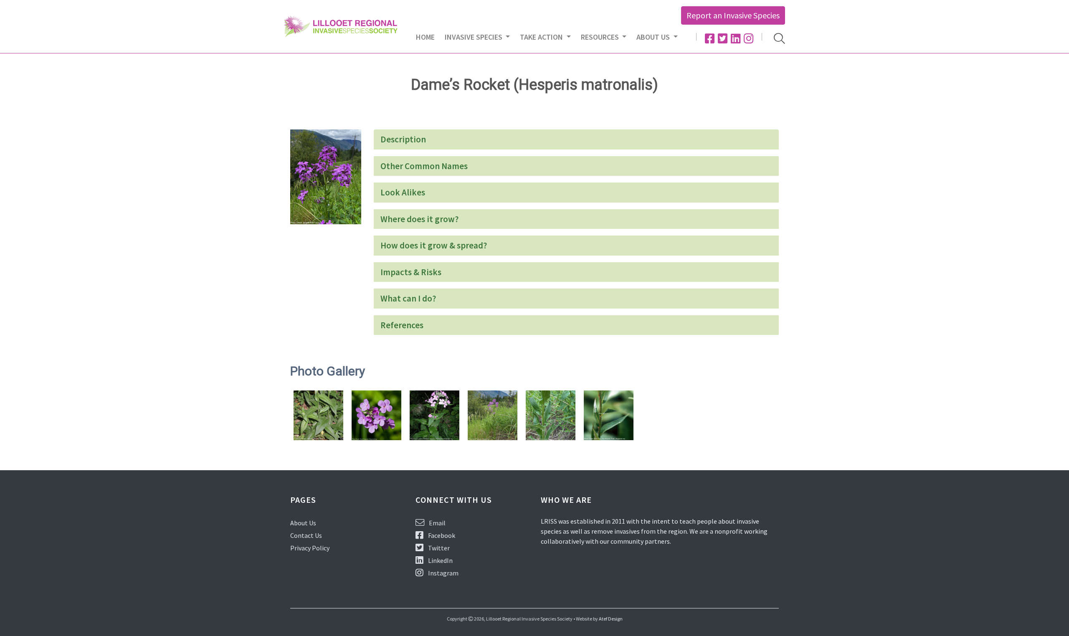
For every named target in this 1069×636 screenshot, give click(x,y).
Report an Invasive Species (733, 15)
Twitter (438, 548)
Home (425, 37)
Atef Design (611, 619)
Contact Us (306, 535)
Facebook (441, 535)
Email (437, 523)
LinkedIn (440, 560)
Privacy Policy (309, 548)
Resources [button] (601, 37)
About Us (303, 523)
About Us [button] (653, 37)
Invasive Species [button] (474, 37)
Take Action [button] (542, 37)
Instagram (443, 573)
